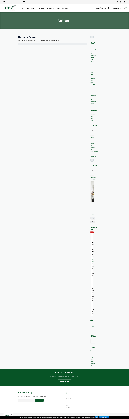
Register (92, 361)
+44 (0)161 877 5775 (11, 2)
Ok (97, 417)
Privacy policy (104, 417)
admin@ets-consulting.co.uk (33, 2)
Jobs (67, 405)
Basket (92, 359)
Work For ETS (69, 399)
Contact (68, 407)
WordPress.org (94, 151)
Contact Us (64, 381)
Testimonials (69, 403)
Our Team (68, 401)
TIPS (92, 221)
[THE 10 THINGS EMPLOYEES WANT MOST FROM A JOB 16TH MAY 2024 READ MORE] (92, 196)
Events (92, 128)
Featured (92, 131)
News (91, 133)
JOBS (93, 218)
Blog (91, 357)
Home (67, 396)
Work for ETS (91, 353)
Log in (91, 141)
